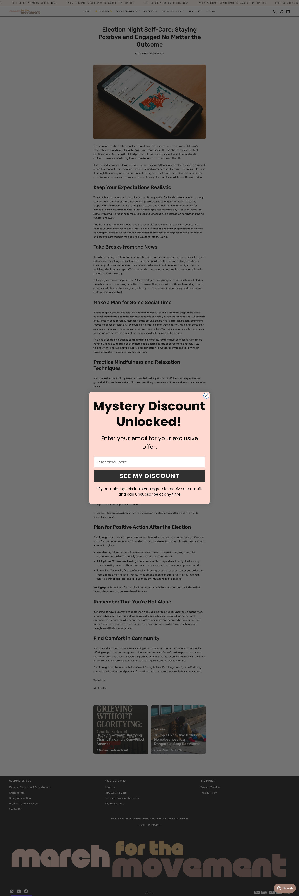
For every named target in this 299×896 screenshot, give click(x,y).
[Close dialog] (206, 395)
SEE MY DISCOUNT (149, 476)
